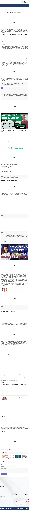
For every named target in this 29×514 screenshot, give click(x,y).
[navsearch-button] (26, 5)
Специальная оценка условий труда (22, 508)
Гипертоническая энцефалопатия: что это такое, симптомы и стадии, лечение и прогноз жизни (5, 460)
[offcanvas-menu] (28, 5)
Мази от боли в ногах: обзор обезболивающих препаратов (24, 460)
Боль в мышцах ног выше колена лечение (15, 148)
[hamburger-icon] (1, 5)
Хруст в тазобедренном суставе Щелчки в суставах (17, 460)
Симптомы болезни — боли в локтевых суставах (10, 460)
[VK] (28, 2)
